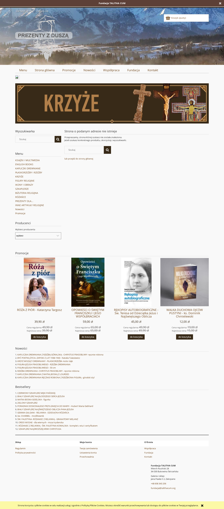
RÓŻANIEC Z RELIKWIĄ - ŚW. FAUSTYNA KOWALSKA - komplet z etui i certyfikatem (58, 425)
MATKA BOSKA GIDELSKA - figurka (33, 399)
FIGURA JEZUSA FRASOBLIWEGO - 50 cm (36, 367)
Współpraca (150, 448)
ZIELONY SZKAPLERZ (27, 402)
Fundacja (148, 452)
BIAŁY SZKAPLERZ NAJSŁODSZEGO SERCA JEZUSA (41, 396)
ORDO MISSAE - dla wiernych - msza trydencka (41, 422)
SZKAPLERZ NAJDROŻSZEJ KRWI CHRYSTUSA (40, 428)
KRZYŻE (19, 176)
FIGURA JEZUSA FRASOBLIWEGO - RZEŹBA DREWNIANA (43, 364)
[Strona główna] (43, 38)
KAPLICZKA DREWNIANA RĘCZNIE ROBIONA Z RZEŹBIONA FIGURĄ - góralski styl (55, 377)
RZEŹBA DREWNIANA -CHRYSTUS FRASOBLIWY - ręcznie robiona (48, 370)
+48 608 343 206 (158, 483)
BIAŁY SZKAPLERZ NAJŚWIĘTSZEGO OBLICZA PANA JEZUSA (45, 409)
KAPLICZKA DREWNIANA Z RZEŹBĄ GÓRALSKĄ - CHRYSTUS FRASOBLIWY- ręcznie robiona (60, 354)
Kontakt (148, 456)
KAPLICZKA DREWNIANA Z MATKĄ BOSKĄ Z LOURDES (43, 374)
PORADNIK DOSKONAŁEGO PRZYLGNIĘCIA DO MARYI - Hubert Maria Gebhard (55, 406)
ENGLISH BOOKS (24, 164)
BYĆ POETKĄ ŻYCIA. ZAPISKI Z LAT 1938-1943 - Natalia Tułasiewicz (48, 357)
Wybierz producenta (25, 229)
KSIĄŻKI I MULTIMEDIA (27, 160)
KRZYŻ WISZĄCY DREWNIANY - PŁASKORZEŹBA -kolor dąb (45, 361)
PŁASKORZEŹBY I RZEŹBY (28, 172)
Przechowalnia (87, 456)
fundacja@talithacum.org (163, 488)
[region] (112, 103)
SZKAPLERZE (22, 188)
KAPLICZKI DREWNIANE (28, 168)
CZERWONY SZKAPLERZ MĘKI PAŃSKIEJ (36, 393)
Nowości (19, 209)
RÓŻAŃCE (20, 197)
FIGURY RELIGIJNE (24, 180)
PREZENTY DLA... (24, 201)
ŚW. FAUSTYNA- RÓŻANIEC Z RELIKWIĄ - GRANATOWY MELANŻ (47, 419)
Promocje (20, 213)
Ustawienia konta (88, 452)
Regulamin (20, 448)
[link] (112, 103)
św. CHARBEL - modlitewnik (30, 415)
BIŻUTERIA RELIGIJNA (26, 192)
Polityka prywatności (25, 452)
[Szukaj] (58, 139)
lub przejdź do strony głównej (78, 158)
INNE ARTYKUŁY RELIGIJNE (29, 205)
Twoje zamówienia (89, 448)
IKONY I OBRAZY (24, 184)
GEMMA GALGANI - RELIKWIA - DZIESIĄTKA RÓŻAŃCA (43, 412)
